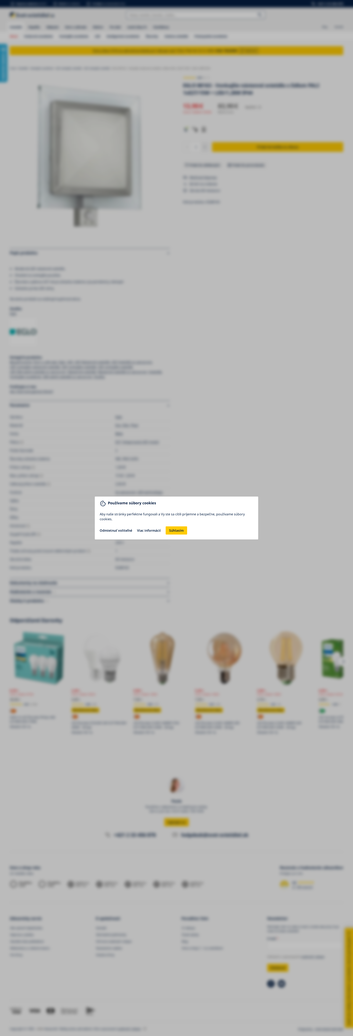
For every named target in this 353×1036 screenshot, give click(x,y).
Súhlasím (176, 530)
